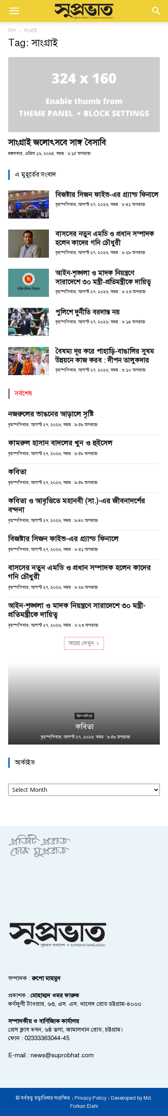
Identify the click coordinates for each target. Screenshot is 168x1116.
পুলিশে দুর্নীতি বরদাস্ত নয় (87, 312)
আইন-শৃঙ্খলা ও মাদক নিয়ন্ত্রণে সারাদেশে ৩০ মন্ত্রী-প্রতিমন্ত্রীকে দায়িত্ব (103, 277)
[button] (14, 11)
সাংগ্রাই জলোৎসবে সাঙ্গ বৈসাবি (57, 142)
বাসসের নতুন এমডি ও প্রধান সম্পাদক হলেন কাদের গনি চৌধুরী (104, 238)
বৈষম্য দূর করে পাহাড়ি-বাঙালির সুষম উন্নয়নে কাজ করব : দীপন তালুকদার (104, 356)
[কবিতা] (84, 704)
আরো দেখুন (81, 643)
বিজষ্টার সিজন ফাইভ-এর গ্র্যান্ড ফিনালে (107, 194)
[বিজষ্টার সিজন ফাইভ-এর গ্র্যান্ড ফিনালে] (28, 204)
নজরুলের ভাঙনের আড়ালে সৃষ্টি (51, 413)
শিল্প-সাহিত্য (84, 716)
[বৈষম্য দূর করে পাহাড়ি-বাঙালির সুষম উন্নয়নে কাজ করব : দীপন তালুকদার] (28, 361)
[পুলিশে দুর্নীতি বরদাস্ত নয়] (28, 322)
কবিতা (17, 471)
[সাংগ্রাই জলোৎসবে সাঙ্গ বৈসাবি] (84, 94)
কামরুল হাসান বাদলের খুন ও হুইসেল (60, 442)
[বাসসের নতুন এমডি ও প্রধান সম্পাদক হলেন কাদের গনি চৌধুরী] (28, 244)
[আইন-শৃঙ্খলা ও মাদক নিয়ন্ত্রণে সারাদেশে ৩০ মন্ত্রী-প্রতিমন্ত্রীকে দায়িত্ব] (28, 283)
